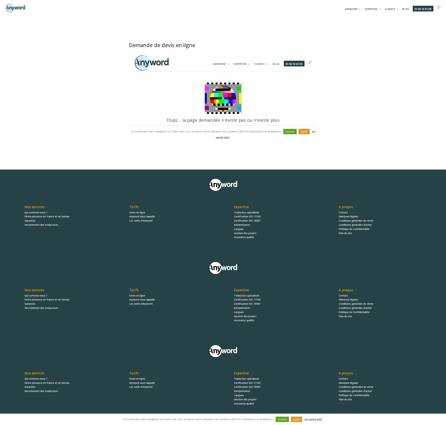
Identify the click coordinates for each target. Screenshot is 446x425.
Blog (405, 9)
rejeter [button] (296, 419)
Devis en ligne (137, 212)
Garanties (30, 220)
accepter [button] (282, 419)
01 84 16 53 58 (422, 9)
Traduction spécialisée (246, 212)
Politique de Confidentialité (354, 229)
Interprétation (242, 224)
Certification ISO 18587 (247, 220)
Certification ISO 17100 (247, 216)
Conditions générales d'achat (355, 224)
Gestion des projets (245, 233)
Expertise (371, 9)
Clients (390, 9)
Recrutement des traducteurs (41, 224)
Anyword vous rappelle (142, 216)
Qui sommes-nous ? (36, 212)
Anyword (351, 9)
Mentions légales (348, 216)
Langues (239, 229)
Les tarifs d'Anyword (140, 220)
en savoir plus (313, 419)
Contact (343, 212)
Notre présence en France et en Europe (47, 216)
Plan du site (345, 233)
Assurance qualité (244, 237)
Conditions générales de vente (356, 220)
